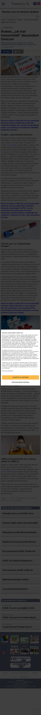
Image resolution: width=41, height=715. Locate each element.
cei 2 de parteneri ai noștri (13, 335)
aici (12, 370)
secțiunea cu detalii (15, 346)
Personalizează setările (20, 382)
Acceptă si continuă (20, 377)
